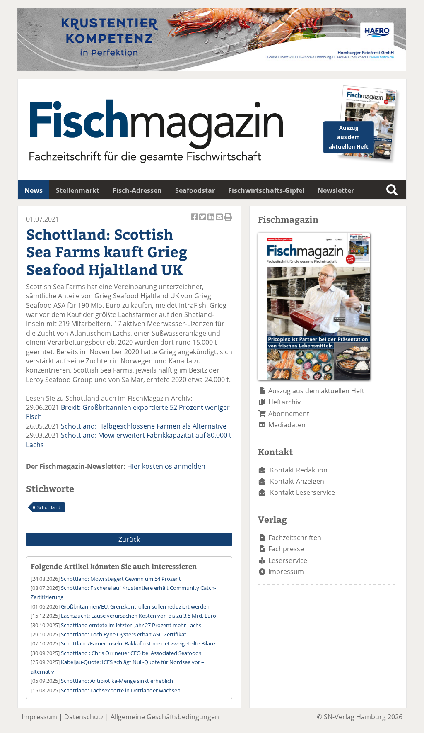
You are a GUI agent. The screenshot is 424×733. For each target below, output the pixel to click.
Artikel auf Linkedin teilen (211, 221)
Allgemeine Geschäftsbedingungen (165, 716)
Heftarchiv (284, 402)
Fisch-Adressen (137, 190)
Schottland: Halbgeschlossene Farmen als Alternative (143, 426)
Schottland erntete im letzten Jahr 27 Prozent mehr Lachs (131, 625)
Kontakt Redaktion (299, 470)
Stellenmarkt (77, 190)
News (33, 190)
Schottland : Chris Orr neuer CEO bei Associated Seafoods (131, 653)
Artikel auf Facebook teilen (195, 221)
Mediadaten (287, 424)
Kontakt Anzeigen (297, 481)
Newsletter (336, 190)
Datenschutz (84, 716)
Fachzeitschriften (294, 537)
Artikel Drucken (228, 221)
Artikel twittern (203, 221)
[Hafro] (211, 68)
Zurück (129, 539)
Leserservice (287, 560)
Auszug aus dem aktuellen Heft (316, 390)
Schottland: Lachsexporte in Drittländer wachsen (121, 690)
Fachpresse (286, 548)
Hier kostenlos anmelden (166, 466)
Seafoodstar (195, 190)
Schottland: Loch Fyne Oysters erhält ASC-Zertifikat (123, 634)
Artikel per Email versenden (220, 221)
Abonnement (288, 413)
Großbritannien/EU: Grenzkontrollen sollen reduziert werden (135, 606)
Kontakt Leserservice (302, 492)
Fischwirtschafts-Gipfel (266, 190)
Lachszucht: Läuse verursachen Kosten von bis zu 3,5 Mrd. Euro (138, 615)
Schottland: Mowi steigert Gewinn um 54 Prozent (121, 578)
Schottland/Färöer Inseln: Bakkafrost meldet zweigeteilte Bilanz (138, 643)
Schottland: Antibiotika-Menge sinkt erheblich (117, 680)
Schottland (48, 507)
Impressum (286, 571)
